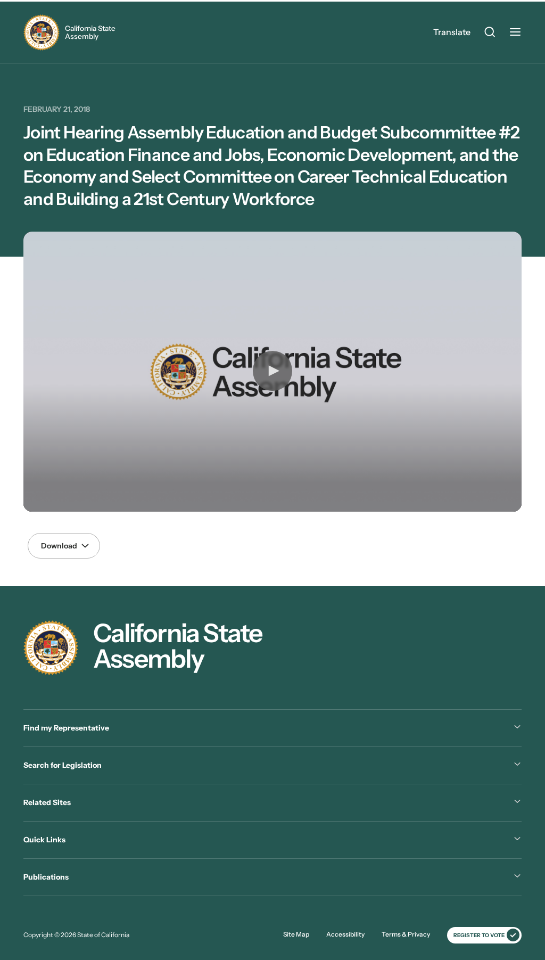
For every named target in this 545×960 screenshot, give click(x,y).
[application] (272, 372)
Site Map (296, 934)
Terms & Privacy (406, 934)
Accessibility (345, 934)
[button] (272, 370)
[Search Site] (489, 33)
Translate (451, 32)
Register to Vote (479, 935)
